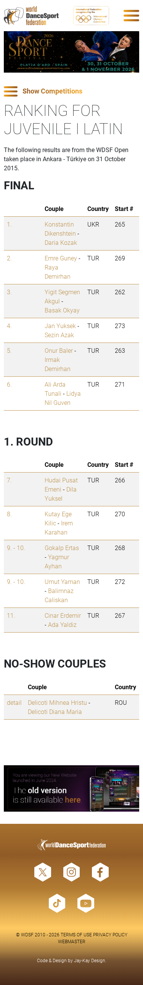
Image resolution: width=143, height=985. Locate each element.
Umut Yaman (62, 581)
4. (9, 326)
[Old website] (71, 788)
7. (9, 480)
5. (9, 350)
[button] (71, 91)
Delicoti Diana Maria (55, 711)
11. (11, 615)
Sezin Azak (59, 335)
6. (9, 384)
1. (9, 224)
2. (9, 258)
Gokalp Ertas (62, 548)
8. (9, 514)
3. (9, 292)
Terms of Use (76, 934)
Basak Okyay (62, 310)
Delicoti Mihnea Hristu (57, 702)
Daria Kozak (61, 242)
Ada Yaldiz (62, 624)
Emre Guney (61, 258)
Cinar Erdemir (63, 615)
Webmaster (71, 941)
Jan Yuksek (60, 326)
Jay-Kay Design (89, 960)
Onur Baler (59, 350)
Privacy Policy (110, 934)
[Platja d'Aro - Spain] (71, 52)
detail (14, 702)
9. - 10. (16, 548)
